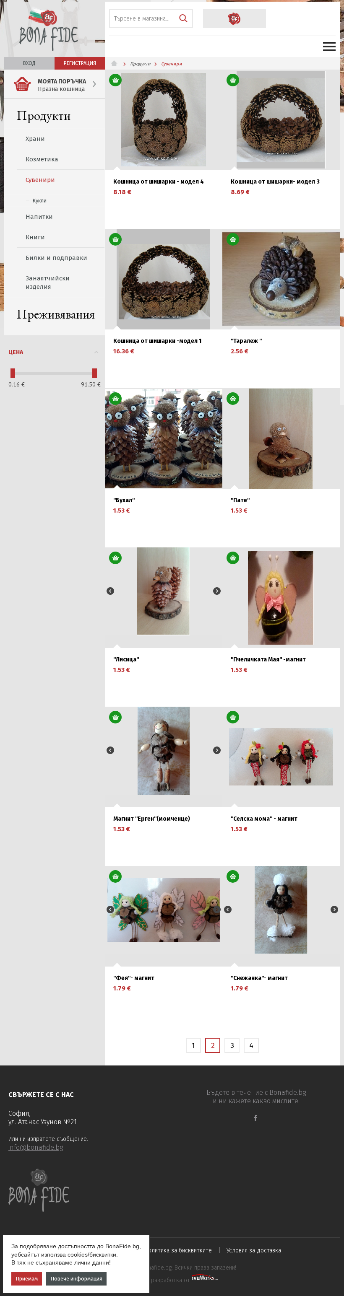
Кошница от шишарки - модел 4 (158, 182)
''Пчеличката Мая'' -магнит (268, 659)
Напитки (39, 216)
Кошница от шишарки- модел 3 (275, 182)
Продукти (43, 115)
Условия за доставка (254, 1250)
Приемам (27, 1278)
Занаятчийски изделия (48, 282)
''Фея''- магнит (133, 978)
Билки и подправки (56, 258)
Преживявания (56, 314)
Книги (35, 237)
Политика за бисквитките (178, 1250)
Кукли (39, 200)
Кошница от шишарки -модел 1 (157, 341)
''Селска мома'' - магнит (264, 819)
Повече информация (76, 1278)
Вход (29, 63)
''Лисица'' (126, 659)
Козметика (42, 159)
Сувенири (40, 180)
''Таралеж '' (246, 341)
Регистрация (80, 63)
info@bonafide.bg (35, 1147)
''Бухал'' (124, 500)
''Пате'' (240, 500)
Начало (117, 63)
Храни (35, 139)
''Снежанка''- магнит (259, 978)
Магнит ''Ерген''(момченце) (151, 819)
